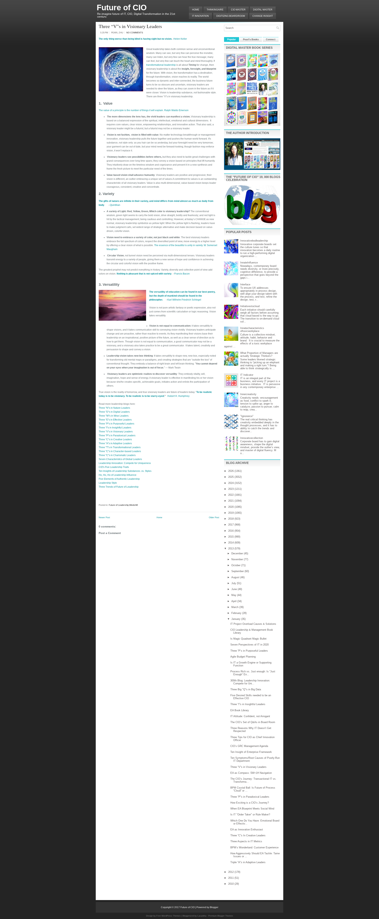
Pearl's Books (251, 39)
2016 (231, 530)
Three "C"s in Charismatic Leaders (117, 455)
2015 (231, 536)
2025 (231, 476)
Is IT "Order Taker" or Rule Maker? (250, 814)
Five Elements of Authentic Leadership (119, 479)
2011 (231, 877)
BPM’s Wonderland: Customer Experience (254, 847)
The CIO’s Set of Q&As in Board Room (252, 722)
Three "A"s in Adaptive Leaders (115, 443)
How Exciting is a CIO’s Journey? (249, 802)
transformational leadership (161, 65)
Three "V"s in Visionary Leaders (116, 431)
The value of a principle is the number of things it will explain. (131, 110)
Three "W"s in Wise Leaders (114, 415)
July (234, 583)
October (236, 565)
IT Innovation (200, 16)
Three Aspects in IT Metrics (246, 841)
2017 (231, 524)
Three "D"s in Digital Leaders (114, 411)
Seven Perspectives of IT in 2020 (249, 644)
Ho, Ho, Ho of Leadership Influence (117, 475)
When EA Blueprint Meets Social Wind (252, 808)
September (238, 571)
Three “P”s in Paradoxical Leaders (249, 796)
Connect (270, 39)
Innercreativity (248, 394)
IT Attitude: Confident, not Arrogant (250, 716)
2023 (231, 488)
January (236, 618)
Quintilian (115, 205)
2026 (231, 470)
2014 (231, 542)
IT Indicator (246, 374)
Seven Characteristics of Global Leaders (120, 459)
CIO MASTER (238, 9)
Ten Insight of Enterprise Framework (251, 751)
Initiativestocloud (250, 306)
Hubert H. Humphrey (178, 396)
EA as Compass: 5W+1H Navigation (251, 772)
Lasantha (201, 916)
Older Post (214, 517)
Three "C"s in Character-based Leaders (120, 451)
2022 (231, 494)
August (235, 577)
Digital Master (262, 9)
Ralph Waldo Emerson (176, 110)
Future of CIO (122, 7)
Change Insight (262, 16)
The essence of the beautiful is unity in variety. (178, 245)
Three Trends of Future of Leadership (119, 486)
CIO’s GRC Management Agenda (249, 746)
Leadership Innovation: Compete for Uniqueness (125, 463)
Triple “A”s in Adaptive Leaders (247, 862)
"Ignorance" (246, 416)
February (236, 613)
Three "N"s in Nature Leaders (114, 408)
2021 (231, 500)
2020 (231, 506)
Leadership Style (108, 483)
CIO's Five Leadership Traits (114, 467)
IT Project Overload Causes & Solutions (253, 623)
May (234, 595)
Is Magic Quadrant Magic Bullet (248, 638)
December (237, 553)
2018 (231, 518)
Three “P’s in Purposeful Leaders (249, 650)
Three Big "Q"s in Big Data (245, 689)
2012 (231, 871)
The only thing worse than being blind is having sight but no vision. (135, 38)
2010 (231, 883)
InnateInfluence (249, 262)
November (237, 559)
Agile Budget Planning (243, 656)
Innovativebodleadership (254, 240)
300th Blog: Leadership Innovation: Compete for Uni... (250, 682)
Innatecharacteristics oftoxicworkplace (252, 330)
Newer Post (104, 517)
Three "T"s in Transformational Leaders (120, 447)
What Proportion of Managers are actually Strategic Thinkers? (259, 354)
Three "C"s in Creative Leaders (115, 439)
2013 (231, 548)
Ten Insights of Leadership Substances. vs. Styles (125, 471)
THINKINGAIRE (215, 9)
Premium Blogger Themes (220, 916)
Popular (231, 39)
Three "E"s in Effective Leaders (115, 419)
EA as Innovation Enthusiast (246, 829)
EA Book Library (239, 710)
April (234, 601)
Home (195, 9)
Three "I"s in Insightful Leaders (115, 427)
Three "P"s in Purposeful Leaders (116, 423)
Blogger (214, 907)
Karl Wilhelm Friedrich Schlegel (184, 299)
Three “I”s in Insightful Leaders (247, 704)
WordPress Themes (171, 916)
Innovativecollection (251, 438)
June (234, 589)
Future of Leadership (119, 505)
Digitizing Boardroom (230, 16)
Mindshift (133, 505)
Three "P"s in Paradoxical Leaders (117, 435)
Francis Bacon (182, 273)
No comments (134, 32)
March (235, 607)
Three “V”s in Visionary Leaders (130, 26)
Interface (245, 284)
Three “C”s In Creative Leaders (247, 835)
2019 (231, 512)
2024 (231, 483)
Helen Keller (180, 38)
